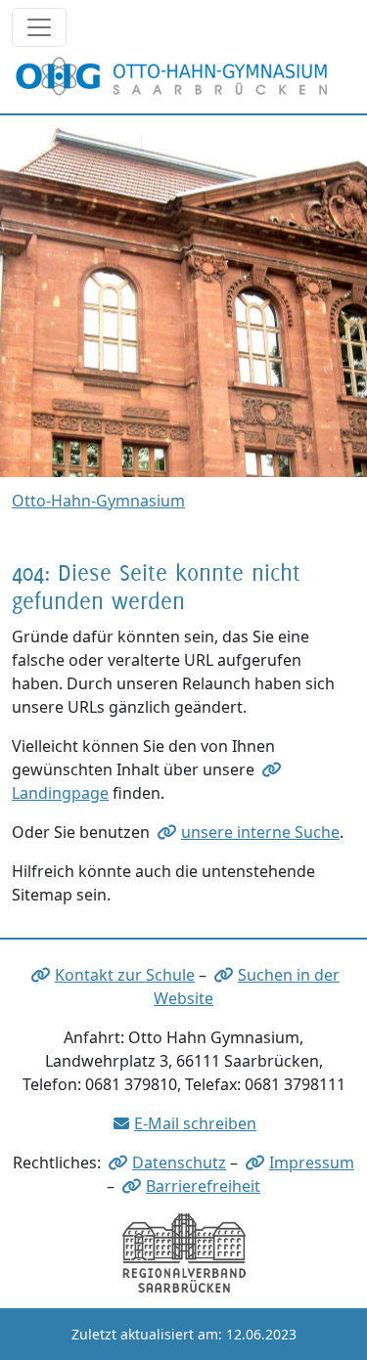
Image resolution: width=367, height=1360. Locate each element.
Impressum (311, 1162)
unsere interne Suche (260, 832)
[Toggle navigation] (39, 27)
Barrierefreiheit (203, 1186)
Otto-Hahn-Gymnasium (98, 500)
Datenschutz (179, 1162)
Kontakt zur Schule (125, 975)
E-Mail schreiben (195, 1123)
